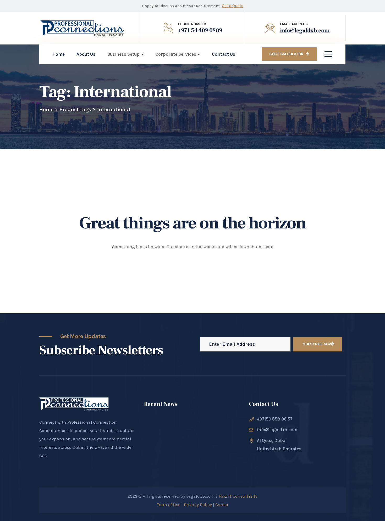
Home (46, 110)
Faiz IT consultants (238, 496)
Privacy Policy (197, 504)
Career (221, 504)
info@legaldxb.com (305, 30)
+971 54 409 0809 (200, 30)
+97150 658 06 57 (275, 419)
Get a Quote (232, 5)
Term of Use (169, 504)
